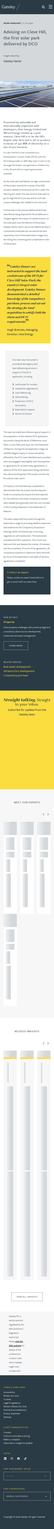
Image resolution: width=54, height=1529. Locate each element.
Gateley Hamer (13, 61)
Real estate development (17, 667)
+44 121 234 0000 (8, 876)
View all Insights (27, 1296)
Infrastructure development (19, 671)
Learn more (18, 645)
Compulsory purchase (16, 675)
